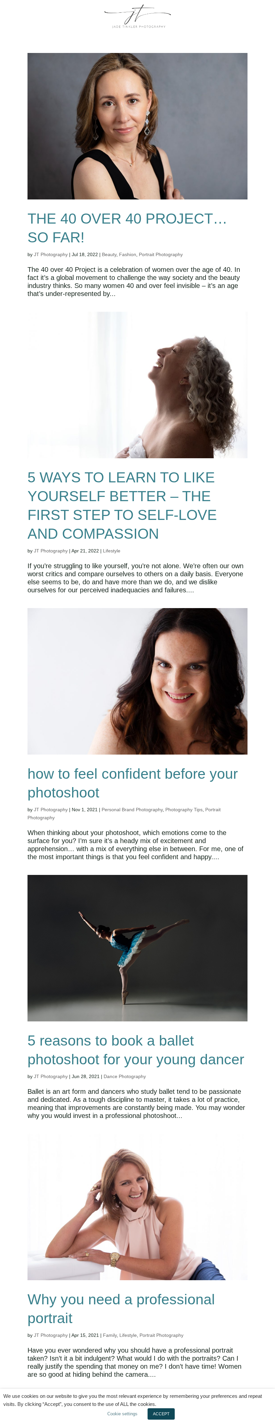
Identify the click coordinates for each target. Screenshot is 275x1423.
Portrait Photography (161, 254)
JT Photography (51, 254)
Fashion (127, 254)
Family (110, 1335)
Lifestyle (111, 550)
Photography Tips (184, 809)
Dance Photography (125, 1076)
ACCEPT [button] (161, 1414)
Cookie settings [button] (122, 1413)
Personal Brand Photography (132, 809)
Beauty (109, 254)
